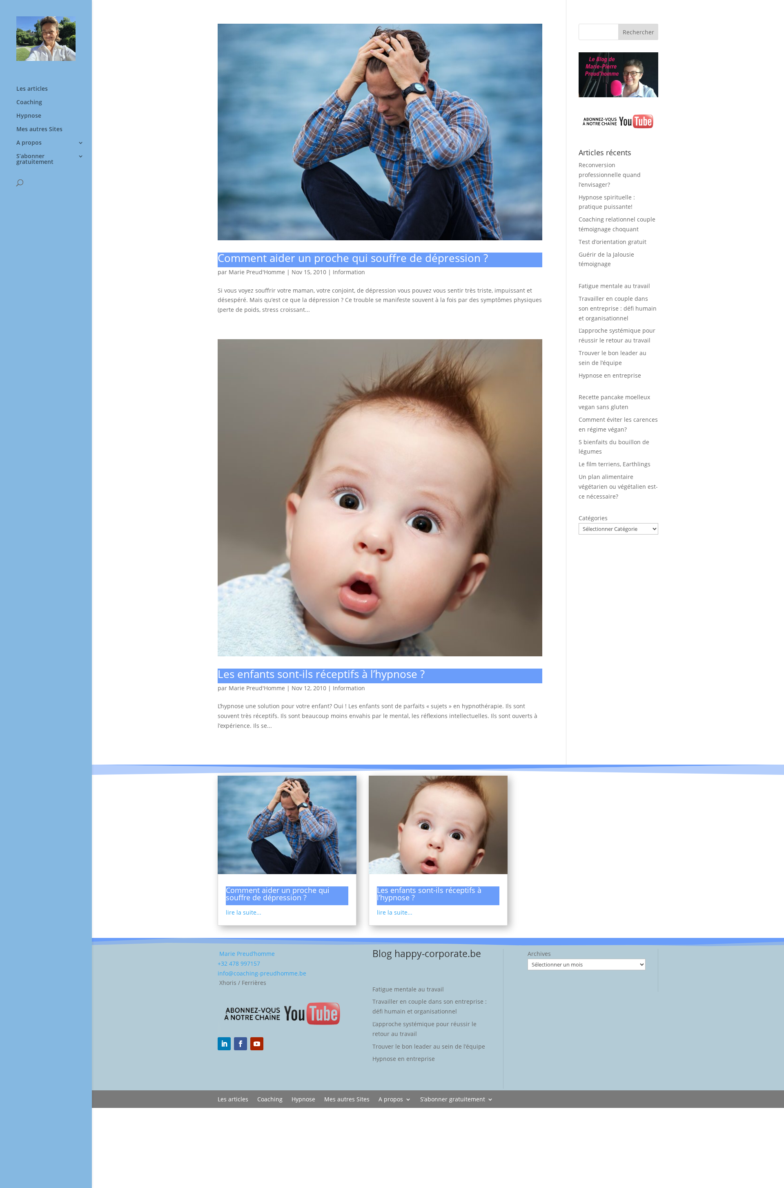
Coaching (29, 102)
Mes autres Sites (39, 129)
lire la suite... (243, 912)
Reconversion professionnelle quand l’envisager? (610, 174)
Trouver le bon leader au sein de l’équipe (428, 1046)
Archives (539, 954)
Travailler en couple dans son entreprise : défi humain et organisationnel (618, 308)
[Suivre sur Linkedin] (224, 1043)
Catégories (593, 518)
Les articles (32, 89)
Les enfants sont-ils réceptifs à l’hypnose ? (321, 674)
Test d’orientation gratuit (612, 242)
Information (349, 272)
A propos (29, 143)
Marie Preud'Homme (257, 272)
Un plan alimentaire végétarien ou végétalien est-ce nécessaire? (618, 486)
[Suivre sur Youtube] (256, 1043)
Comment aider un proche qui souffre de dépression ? (353, 258)
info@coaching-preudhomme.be (262, 973)
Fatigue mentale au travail (614, 286)
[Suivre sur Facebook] (240, 1043)
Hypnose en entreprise (610, 375)
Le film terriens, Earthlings (614, 464)
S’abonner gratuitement (34, 159)
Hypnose (28, 116)
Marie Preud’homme (246, 954)
